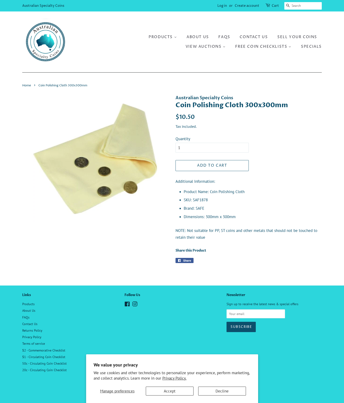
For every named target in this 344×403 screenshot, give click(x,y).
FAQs (224, 37)
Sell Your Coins (297, 37)
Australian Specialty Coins (43, 6)
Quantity (183, 138)
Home (26, 86)
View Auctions (204, 46)
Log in (222, 6)
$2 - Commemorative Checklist (43, 350)
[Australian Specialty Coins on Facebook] (127, 305)
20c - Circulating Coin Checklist (44, 370)
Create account (247, 6)
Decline (222, 391)
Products (161, 37)
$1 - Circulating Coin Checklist (43, 357)
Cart (275, 6)
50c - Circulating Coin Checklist (44, 363)
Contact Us (254, 37)
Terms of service (33, 343)
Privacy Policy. (174, 378)
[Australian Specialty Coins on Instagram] (134, 305)
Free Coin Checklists (262, 46)
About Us (198, 37)
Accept (170, 391)
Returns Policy (32, 330)
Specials (311, 46)
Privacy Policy (31, 337)
